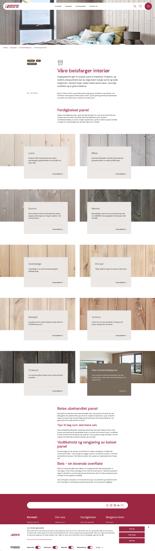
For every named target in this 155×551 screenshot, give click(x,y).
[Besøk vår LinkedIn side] (118, 505)
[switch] (55, 547)
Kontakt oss (94, 6)
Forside (5, 47)
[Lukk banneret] (148, 527)
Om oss (60, 517)
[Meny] (148, 6)
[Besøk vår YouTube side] (122, 505)
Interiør (30, 61)
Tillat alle (132, 529)
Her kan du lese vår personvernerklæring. (39, 539)
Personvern (109, 522)
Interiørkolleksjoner (25, 47)
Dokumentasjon (81, 6)
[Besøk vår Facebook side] (107, 505)
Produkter (58, 6)
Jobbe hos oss (60, 522)
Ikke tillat (132, 540)
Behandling (32, 64)
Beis (38, 61)
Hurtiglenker (88, 517)
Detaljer (98, 547)
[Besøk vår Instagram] (111, 505)
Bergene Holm (115, 517)
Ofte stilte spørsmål (87, 522)
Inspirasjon (68, 6)
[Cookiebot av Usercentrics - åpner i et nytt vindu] (15, 547)
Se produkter (57, 174)
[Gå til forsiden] (12, 6)
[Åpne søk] (135, 6)
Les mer (122, 391)
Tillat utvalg (132, 535)
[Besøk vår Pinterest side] (115, 505)
